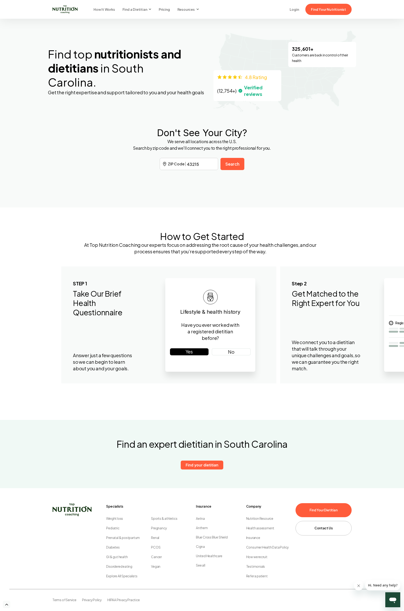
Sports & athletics (164, 518)
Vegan (155, 566)
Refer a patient (257, 576)
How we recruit (256, 557)
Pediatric (112, 528)
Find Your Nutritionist (328, 9)
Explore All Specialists (121, 576)
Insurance (253, 538)
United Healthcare (209, 556)
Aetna (200, 518)
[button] (137, 9)
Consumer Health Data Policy (267, 547)
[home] (65, 9)
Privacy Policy (92, 600)
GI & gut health (117, 557)
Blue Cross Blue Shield (212, 537)
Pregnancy (159, 528)
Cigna (200, 547)
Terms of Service (64, 600)
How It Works (104, 9)
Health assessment (260, 528)
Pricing (164, 9)
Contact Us (323, 528)
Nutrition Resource (259, 518)
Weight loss (114, 518)
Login (294, 9)
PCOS (155, 547)
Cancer (156, 557)
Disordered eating (119, 566)
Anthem (202, 528)
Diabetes (112, 547)
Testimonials (255, 566)
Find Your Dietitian (323, 510)
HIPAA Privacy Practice (123, 600)
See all (200, 565)
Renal (155, 538)
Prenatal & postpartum (123, 538)
